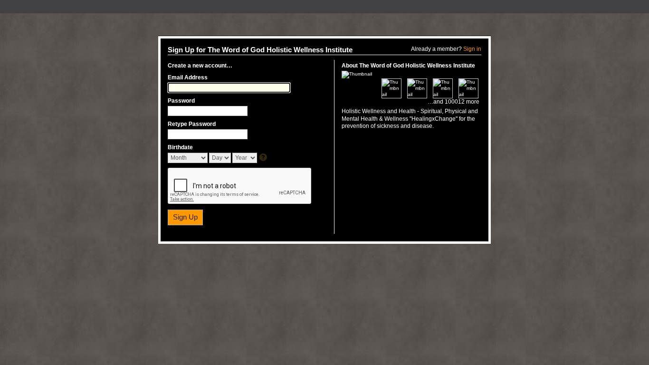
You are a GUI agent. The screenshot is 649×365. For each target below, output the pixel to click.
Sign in (472, 49)
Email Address (188, 77)
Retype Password (192, 124)
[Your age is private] (263, 158)
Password (181, 100)
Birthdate (180, 147)
